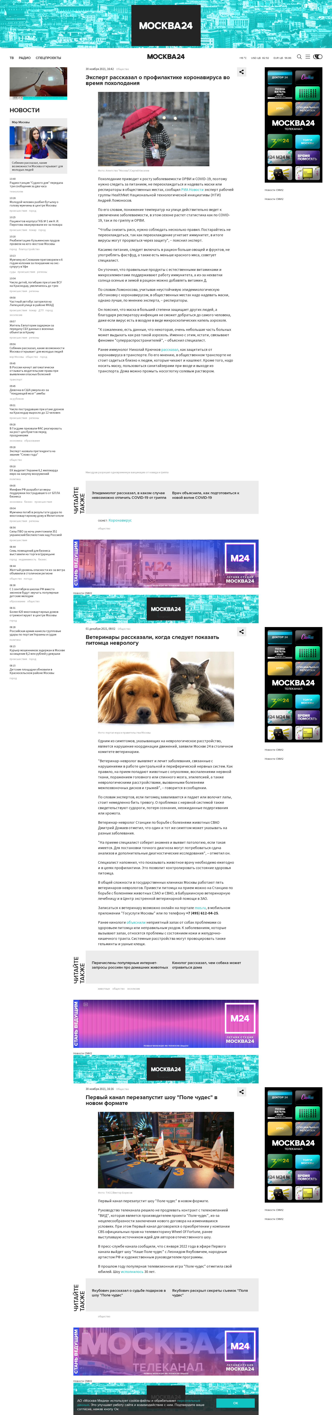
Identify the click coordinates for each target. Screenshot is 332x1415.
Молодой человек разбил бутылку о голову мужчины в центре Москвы (34, 204)
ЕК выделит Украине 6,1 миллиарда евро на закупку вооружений (34, 472)
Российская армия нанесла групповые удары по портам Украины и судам (35, 633)
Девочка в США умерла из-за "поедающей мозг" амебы (29, 392)
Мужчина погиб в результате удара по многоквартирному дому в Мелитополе (37, 514)
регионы (42, 272)
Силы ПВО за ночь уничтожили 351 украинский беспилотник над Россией (36, 533)
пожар (33, 230)
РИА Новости (192, 189)
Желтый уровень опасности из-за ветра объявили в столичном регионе (37, 572)
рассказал (169, 349)
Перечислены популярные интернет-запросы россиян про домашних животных (130, 965)
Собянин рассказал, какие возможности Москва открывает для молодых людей (37, 166)
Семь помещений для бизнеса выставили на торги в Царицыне (32, 552)
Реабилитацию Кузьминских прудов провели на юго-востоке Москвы (35, 242)
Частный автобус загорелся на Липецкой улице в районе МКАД (32, 303)
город (32, 211)
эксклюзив (16, 315)
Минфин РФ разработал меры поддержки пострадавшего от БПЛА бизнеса (35, 493)
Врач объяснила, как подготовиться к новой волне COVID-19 (205, 495)
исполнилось (132, 1271)
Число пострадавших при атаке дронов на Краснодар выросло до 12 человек (37, 411)
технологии (16, 191)
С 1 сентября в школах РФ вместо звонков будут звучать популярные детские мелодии (34, 592)
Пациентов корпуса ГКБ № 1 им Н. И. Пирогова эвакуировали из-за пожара (36, 223)
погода (28, 578)
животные (104, 988)
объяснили (136, 922)
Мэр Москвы (21, 122)
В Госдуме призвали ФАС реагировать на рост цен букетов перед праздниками (36, 432)
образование (32, 440)
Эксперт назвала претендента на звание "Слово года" (32, 453)
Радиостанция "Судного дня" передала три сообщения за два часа (36, 184)
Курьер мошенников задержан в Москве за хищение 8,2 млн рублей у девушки (37, 652)
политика (15, 479)
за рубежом (17, 399)
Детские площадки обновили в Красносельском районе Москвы (32, 671)
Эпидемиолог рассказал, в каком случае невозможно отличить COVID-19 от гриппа (129, 495)
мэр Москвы (17, 357)
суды (13, 272)
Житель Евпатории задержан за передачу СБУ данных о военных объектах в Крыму (32, 328)
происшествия (18, 211)
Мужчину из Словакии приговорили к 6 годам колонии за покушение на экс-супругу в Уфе (36, 263)
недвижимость (27, 559)
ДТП (41, 310)
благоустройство (29, 249)
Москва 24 (166, 57)
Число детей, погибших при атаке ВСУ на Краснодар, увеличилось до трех (36, 284)
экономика (16, 440)
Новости (25, 110)
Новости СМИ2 (82, 593)
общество (32, 357)
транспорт (16, 379)
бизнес (28, 502)
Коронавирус (120, 520)
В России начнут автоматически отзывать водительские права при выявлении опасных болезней (34, 370)
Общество (122, 69)
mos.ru (200, 908)
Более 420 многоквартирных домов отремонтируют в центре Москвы (34, 613)
